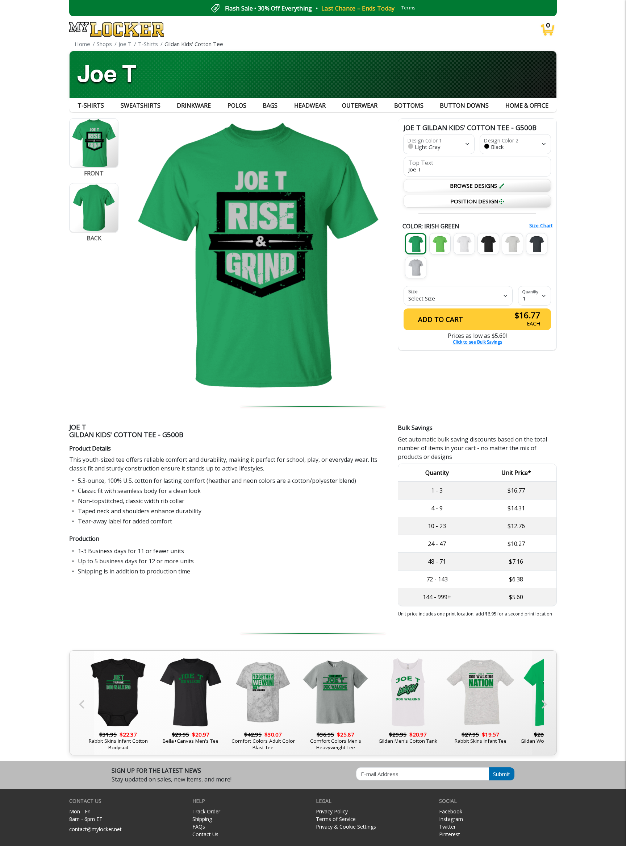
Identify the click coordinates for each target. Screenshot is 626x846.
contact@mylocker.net (95, 829)
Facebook (450, 811)
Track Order (206, 811)
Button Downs (464, 105)
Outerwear (359, 105)
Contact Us (205, 834)
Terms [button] (408, 8)
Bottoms (408, 105)
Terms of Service (336, 819)
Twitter (447, 826)
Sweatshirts (140, 105)
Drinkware (194, 105)
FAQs (198, 826)
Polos (237, 105)
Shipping (202, 819)
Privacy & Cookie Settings (346, 826)
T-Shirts (91, 105)
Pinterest (449, 834)
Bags (270, 105)
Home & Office (526, 105)
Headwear (310, 105)
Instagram (451, 819)
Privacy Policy (332, 811)
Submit (501, 773)
